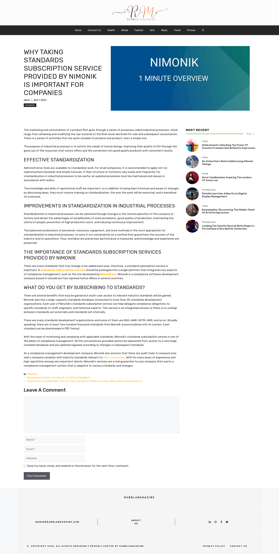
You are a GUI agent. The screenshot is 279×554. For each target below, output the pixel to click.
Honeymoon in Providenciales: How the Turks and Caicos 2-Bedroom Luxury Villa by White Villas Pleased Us (85, 381)
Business (30, 105)
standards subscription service (63, 270)
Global (124, 30)
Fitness (191, 30)
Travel (177, 30)
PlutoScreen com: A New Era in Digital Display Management (224, 195)
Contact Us (94, 30)
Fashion (138, 30)
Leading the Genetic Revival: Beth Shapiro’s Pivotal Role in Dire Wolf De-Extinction (228, 227)
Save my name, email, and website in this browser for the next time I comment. (78, 465)
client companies (114, 357)
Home (78, 30)
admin (27, 100)
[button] (203, 30)
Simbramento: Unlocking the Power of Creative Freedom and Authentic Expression (228, 147)
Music (164, 30)
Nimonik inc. (108, 274)
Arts (152, 30)
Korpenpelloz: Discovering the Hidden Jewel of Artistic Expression (228, 211)
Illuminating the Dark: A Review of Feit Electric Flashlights (58, 377)
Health (111, 30)
